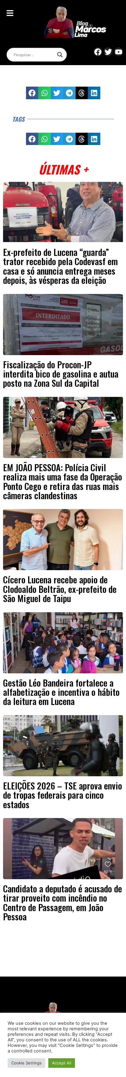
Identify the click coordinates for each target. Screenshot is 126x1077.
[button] (32, 93)
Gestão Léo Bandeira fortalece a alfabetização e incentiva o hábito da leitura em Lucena (61, 692)
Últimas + (63, 169)
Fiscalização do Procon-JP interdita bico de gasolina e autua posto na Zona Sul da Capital (60, 374)
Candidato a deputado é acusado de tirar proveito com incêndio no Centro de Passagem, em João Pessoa (62, 902)
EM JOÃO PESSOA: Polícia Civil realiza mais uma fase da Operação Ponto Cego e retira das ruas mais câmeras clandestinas (62, 481)
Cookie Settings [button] (26, 1062)
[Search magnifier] (60, 54)
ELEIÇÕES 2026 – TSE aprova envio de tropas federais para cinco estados (62, 795)
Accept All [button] (61, 1062)
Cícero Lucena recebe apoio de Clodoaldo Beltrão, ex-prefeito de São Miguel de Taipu (60, 589)
